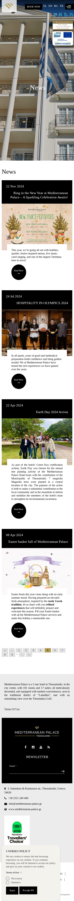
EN (50, 5)
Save (12, 890)
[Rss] (48, 747)
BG (56, 5)
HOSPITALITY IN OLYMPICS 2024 (42, 303)
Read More (18, 270)
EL (45, 5)
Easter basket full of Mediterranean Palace (38, 541)
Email (13, 766)
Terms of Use (12, 872)
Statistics (15, 882)
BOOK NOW (33, 6)
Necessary (16, 878)
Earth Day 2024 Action (52, 412)
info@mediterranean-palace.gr (25, 803)
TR (61, 5)
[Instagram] (33, 747)
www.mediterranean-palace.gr (24, 809)
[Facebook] (25, 747)
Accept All (28, 890)
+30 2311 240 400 (18, 798)
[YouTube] (41, 747)
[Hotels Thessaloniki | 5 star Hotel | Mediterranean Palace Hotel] (9, 7)
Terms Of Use (12, 709)
